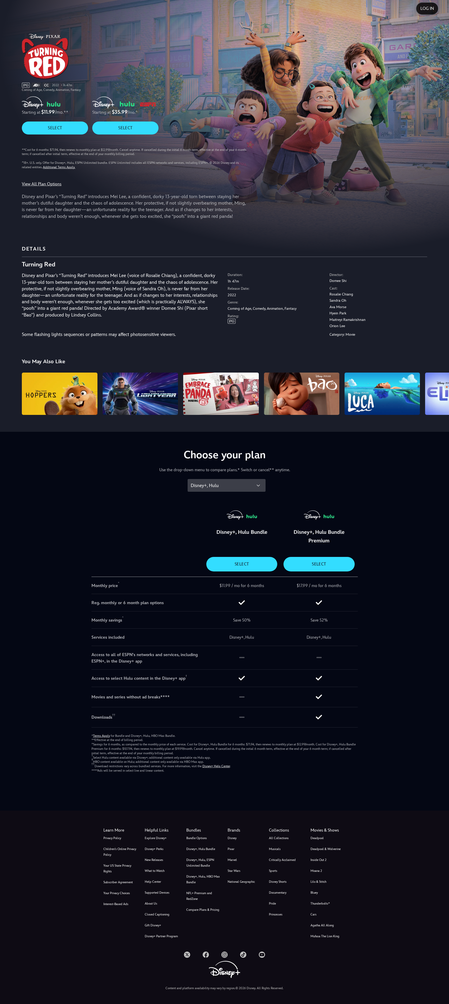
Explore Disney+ (156, 838)
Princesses (275, 914)
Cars (313, 914)
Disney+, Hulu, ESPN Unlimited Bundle (200, 862)
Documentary (277, 892)
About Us (151, 903)
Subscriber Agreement (118, 882)
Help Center (153, 882)
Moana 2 (316, 871)
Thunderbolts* (320, 903)
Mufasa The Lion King (325, 936)
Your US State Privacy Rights (117, 868)
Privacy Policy (112, 838)
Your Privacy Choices (116, 893)
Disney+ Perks (154, 849)
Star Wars (234, 871)
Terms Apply (101, 736)
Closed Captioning (157, 914)
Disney (232, 838)
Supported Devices (157, 892)
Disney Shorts (278, 882)
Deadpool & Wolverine (326, 849)
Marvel (232, 860)
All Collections (279, 838)
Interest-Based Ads (115, 904)
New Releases (154, 860)
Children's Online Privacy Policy (119, 852)
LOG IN (427, 8)
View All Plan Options (41, 183)
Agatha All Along (322, 925)
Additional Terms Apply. (59, 167)
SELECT (55, 127)
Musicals (275, 849)
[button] (162, 830)
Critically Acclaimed (282, 860)
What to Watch (154, 871)
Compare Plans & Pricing (202, 910)
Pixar (231, 849)
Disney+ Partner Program (161, 936)
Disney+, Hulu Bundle (200, 849)
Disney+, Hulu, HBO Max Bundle (203, 879)
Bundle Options (196, 838)
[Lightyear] (140, 394)
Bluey (314, 892)
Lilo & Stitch (318, 882)
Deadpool (317, 838)
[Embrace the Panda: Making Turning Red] (221, 394)
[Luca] (382, 394)
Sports (273, 871)
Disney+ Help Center (216, 766)
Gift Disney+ (153, 925)
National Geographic (241, 882)
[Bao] (301, 394)
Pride (272, 903)
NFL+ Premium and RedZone (199, 896)
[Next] (439, 393)
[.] (187, 955)
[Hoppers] (59, 394)
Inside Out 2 (318, 860)
